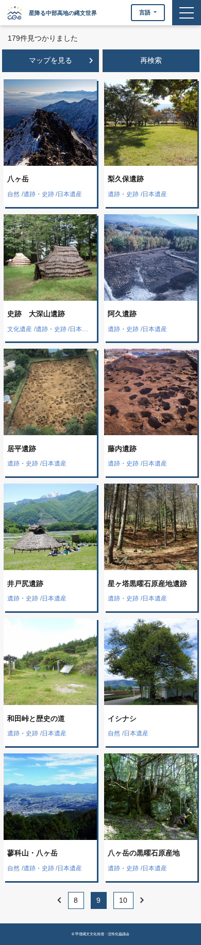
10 (123, 900)
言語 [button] (145, 12)
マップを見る (63, 60)
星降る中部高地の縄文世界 (63, 13)
